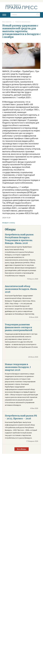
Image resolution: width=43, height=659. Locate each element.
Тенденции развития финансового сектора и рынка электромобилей (18, 327)
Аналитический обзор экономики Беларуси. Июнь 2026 (21, 289)
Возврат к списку (8, 223)
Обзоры (10, 229)
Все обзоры (21, 449)
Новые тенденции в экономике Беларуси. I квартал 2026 (18, 367)
